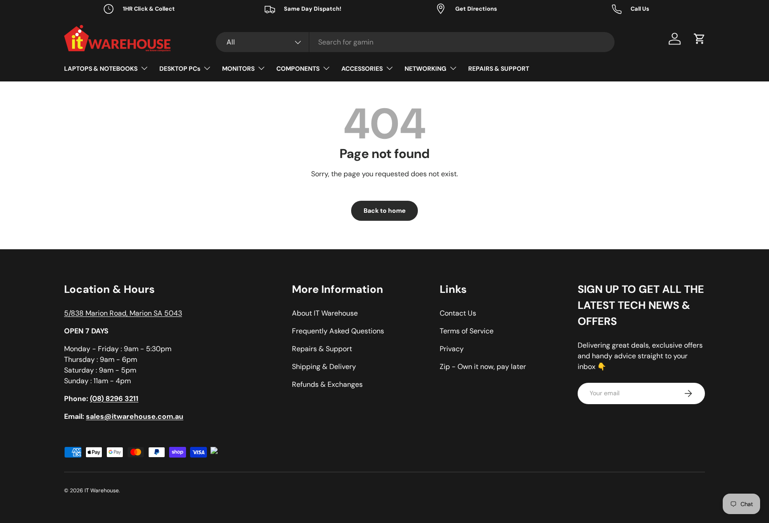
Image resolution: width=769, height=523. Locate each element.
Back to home (384, 211)
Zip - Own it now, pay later (483, 366)
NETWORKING (425, 69)
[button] (699, 39)
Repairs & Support (322, 348)
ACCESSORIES (362, 69)
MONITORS (238, 69)
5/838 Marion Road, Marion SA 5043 (123, 313)
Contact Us (458, 313)
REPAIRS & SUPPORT (498, 69)
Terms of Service (467, 331)
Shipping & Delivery (324, 366)
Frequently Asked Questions (338, 331)
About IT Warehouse (325, 313)
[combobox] (415, 42)
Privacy (452, 348)
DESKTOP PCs (179, 69)
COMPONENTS (298, 69)
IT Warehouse (102, 490)
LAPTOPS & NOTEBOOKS (101, 69)
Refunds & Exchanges (327, 384)
